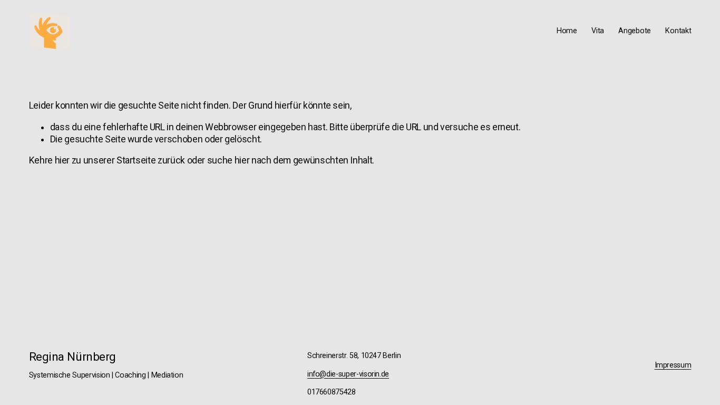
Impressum (673, 365)
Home (567, 30)
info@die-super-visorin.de (348, 374)
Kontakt (678, 30)
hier (62, 160)
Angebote (634, 30)
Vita (597, 30)
